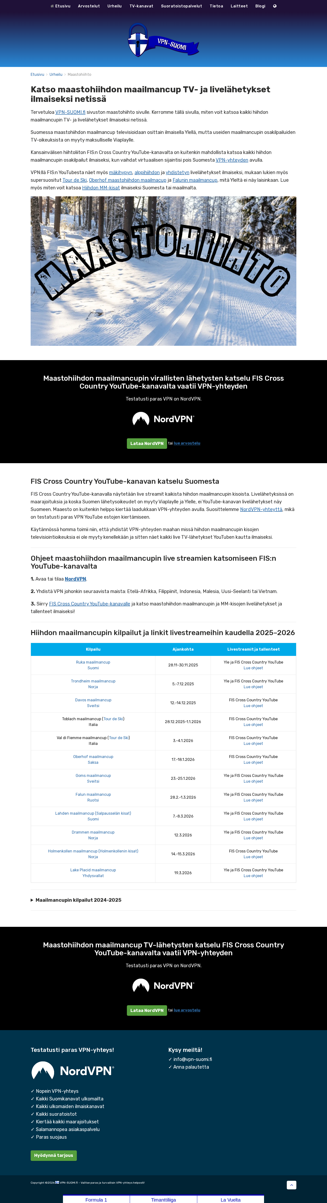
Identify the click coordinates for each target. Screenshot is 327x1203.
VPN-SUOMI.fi (70, 112)
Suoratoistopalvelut (181, 6)
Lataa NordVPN (147, 443)
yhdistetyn (177, 172)
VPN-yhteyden (232, 160)
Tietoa (216, 6)
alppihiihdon (147, 172)
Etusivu (62, 6)
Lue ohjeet (253, 668)
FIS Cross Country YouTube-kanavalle (89, 604)
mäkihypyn (120, 172)
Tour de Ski (74, 180)
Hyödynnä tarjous (53, 1155)
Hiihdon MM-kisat (101, 188)
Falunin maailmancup (195, 180)
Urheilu (114, 6)
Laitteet (239, 6)
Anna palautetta (191, 1067)
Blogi (260, 6)
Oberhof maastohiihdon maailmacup (127, 180)
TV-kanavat (141, 6)
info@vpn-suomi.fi (193, 1059)
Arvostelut (89, 6)
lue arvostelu (187, 443)
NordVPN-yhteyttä (261, 509)
